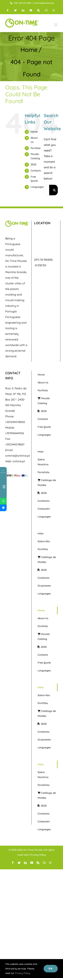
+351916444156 (14, 433)
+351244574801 (14, 444)
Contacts (36, 170)
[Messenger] (3, 508)
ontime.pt (18, 461)
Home (34, 131)
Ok (51, 968)
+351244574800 (15, 422)
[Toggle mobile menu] (56, 25)
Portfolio (36, 148)
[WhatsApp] (3, 501)
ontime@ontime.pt (44, 3)
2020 (33, 164)
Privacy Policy (38, 854)
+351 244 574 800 (22, 3)
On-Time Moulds (33, 849)
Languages (37, 186)
